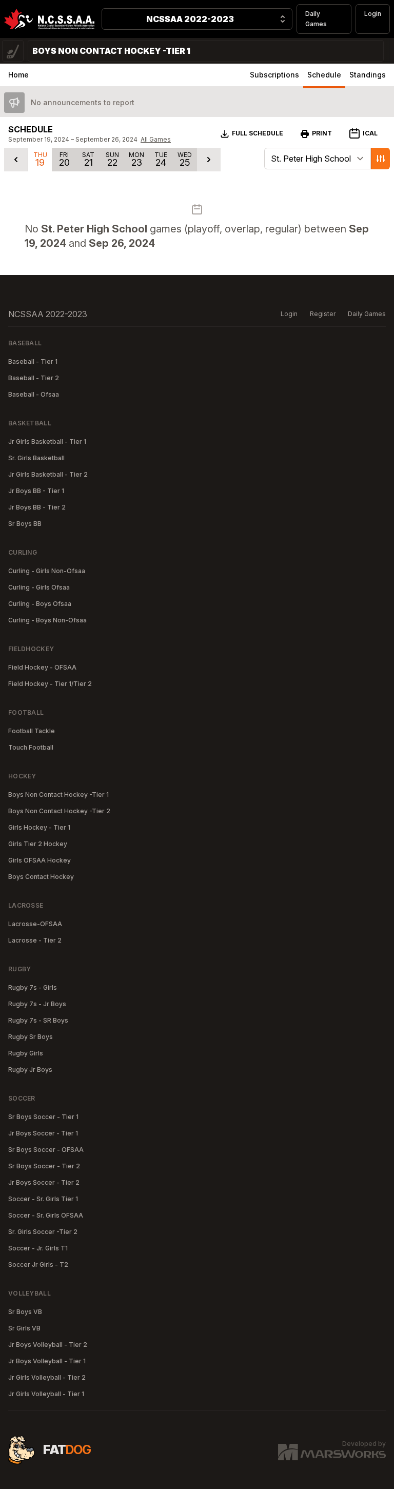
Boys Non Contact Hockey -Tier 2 (59, 811)
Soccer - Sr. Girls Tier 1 (43, 1199)
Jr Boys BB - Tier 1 (36, 491)
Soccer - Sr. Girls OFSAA (45, 1215)
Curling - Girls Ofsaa (39, 587)
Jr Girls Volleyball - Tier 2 (47, 1377)
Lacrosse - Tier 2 (35, 940)
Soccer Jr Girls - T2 (38, 1264)
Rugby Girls (25, 1053)
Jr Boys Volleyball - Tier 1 (47, 1361)
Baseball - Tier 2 (33, 378)
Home (18, 74)
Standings (367, 74)
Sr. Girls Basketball (36, 458)
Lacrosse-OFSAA (35, 924)
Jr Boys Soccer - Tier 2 (44, 1182)
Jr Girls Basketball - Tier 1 (47, 441)
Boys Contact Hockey (41, 876)
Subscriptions (274, 74)
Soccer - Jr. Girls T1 (38, 1248)
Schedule (324, 74)
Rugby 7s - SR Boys (38, 1020)
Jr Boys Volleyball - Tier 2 (47, 1344)
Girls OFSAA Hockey (39, 860)
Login (372, 13)
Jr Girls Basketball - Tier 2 (48, 474)
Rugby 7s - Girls (32, 987)
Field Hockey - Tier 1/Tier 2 (50, 684)
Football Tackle (31, 731)
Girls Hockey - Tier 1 (39, 827)
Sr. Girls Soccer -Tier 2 (42, 1232)
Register (323, 314)
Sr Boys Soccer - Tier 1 (43, 1117)
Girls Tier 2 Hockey (37, 844)
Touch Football (30, 747)
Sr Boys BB (25, 523)
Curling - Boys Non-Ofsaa (47, 620)
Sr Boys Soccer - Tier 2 (44, 1166)
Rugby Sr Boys (30, 1037)
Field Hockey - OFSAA (42, 667)
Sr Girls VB (24, 1328)
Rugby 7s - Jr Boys (37, 1004)
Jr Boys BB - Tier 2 (37, 507)
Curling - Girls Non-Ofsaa (46, 571)
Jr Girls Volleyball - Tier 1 (46, 1394)
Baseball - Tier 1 (32, 361)
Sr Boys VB (25, 1312)
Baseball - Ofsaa (33, 394)
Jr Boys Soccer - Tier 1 (43, 1133)
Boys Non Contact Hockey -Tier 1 (58, 794)
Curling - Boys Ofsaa (39, 604)
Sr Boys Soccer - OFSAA (46, 1149)
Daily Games (316, 19)
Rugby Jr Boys (30, 1069)
